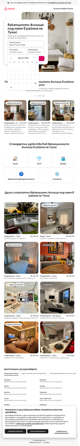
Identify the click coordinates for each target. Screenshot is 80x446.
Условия (46, 442)
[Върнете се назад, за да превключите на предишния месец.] (11, 58)
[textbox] (16, 52)
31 (11, 87)
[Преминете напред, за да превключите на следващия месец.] (35, 58)
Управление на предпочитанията (61, 432)
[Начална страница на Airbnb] (9, 8)
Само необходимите (38, 431)
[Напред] (43, 96)
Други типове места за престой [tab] (34, 373)
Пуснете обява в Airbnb (63, 9)
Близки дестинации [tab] (11, 373)
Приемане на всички (15, 431)
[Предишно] (35, 96)
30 (35, 83)
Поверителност (35, 442)
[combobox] (26, 45)
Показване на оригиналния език (59, 3)
